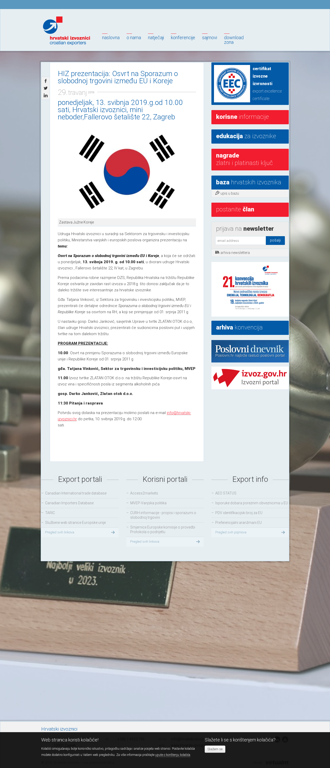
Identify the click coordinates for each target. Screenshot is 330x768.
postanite (235, 209)
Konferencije (183, 37)
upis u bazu (229, 193)
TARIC (50, 513)
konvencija (239, 327)
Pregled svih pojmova (230, 532)
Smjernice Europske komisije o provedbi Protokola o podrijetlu (162, 529)
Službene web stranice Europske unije (75, 523)
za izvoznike (246, 136)
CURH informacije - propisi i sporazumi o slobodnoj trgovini (163, 515)
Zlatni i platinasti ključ (244, 159)
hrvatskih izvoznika (248, 182)
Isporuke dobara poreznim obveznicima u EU (251, 503)
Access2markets (144, 493)
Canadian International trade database (75, 493)
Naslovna (111, 37)
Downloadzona (234, 40)
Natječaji (156, 37)
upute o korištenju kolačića (172, 755)
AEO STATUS (225, 493)
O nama (134, 37)
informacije (242, 116)
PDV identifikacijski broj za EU (238, 513)
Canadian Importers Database (69, 503)
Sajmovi (209, 37)
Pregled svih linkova (59, 532)
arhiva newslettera (235, 253)
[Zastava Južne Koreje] (127, 172)
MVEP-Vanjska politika (148, 503)
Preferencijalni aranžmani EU (238, 523)
